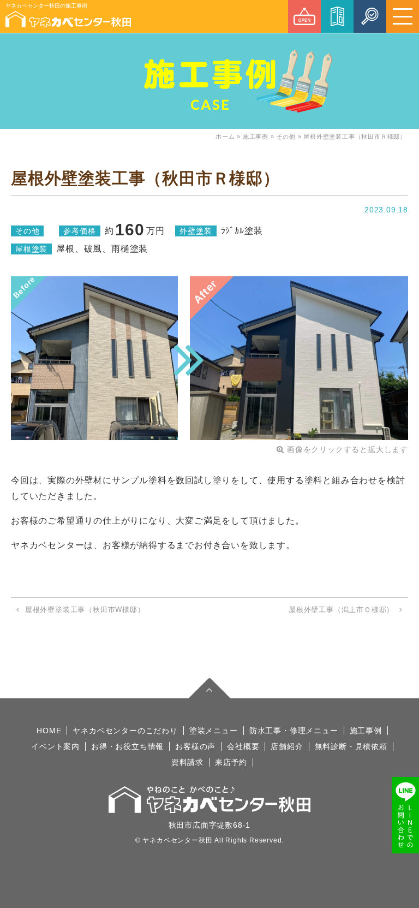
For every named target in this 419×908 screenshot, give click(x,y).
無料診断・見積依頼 (351, 746)
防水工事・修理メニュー (293, 730)
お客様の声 (195, 746)
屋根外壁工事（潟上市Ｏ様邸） (341, 610)
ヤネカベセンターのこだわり (125, 730)
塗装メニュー (213, 730)
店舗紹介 (287, 746)
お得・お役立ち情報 (127, 746)
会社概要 (243, 746)
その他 (285, 136)
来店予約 (231, 762)
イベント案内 (55, 746)
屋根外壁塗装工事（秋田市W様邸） (85, 610)
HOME (49, 730)
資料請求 (187, 762)
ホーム (225, 136)
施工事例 (255, 136)
